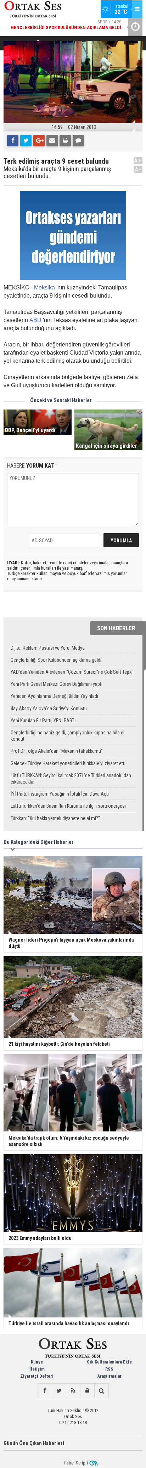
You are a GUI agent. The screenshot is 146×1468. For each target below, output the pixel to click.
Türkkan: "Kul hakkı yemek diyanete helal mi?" (55, 818)
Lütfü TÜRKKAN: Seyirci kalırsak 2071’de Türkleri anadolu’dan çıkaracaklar (71, 779)
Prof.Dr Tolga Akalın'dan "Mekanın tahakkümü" (57, 751)
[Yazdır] (65, 140)
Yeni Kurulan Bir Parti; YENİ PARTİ (43, 720)
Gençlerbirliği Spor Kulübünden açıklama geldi (56, 660)
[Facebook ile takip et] (45, 1390)
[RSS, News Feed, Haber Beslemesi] (73, 1390)
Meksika (44, 287)
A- (138, 169)
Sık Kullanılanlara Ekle (109, 1362)
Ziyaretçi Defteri (37, 1376)
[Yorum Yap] (78, 140)
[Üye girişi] (87, 1390)
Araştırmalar (109, 1376)
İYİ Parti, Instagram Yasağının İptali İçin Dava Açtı (60, 794)
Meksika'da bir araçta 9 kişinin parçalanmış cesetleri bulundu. (57, 172)
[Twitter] (26, 140)
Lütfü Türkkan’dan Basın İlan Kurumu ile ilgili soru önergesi (68, 806)
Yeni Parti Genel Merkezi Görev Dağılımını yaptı (56, 684)
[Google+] (39, 140)
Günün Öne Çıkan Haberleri (34, 1443)
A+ (138, 160)
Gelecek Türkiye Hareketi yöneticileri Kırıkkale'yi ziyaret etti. (69, 763)
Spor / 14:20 (66, 24)
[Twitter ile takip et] (59, 1390)
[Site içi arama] (101, 1390)
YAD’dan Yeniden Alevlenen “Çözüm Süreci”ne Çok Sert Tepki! (72, 672)
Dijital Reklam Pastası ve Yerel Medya (48, 648)
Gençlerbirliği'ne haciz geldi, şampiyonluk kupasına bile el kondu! (67, 736)
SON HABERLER (116, 628)
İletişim (37, 1369)
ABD (35, 320)
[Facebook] (12, 140)
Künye (37, 1362)
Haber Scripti (76, 1463)
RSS (109, 1369)
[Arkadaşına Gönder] (52, 140)
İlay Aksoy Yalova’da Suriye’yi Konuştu (49, 708)
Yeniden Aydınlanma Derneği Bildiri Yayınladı (54, 696)
